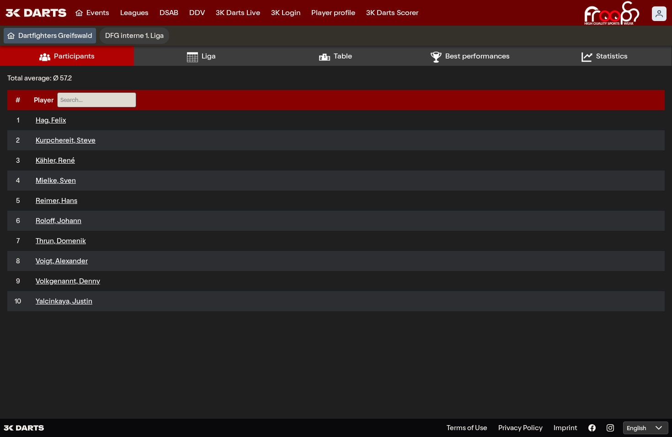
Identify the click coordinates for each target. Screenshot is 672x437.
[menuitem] (92, 12)
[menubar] (247, 12)
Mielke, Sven (56, 180)
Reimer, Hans (56, 200)
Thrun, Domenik (61, 240)
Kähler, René (55, 160)
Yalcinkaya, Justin (64, 301)
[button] (659, 428)
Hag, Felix (51, 120)
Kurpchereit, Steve (66, 140)
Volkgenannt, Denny (68, 281)
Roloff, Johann (58, 220)
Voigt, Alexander (62, 261)
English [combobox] (636, 428)
